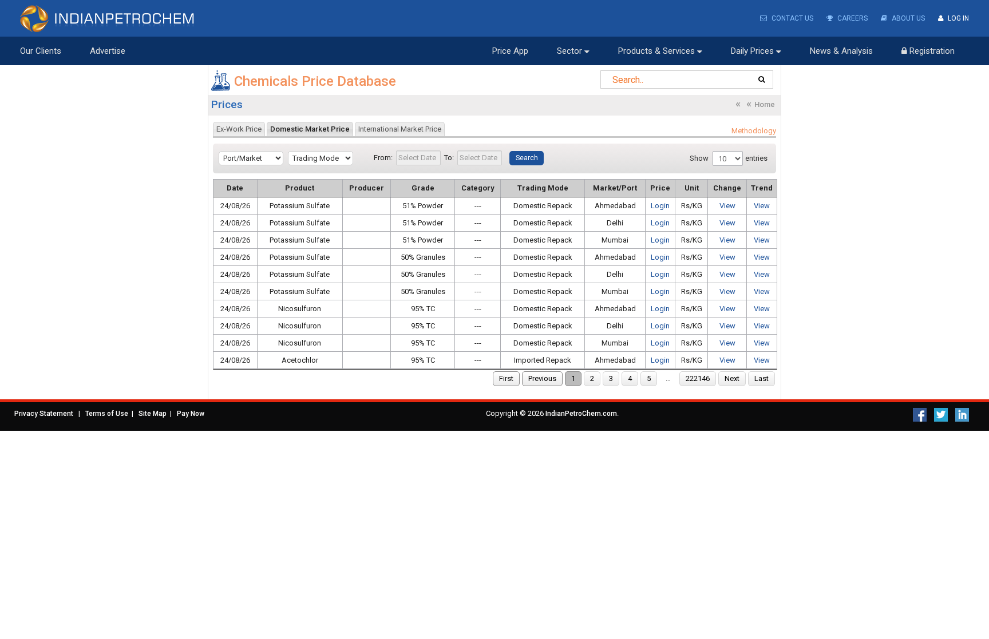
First (506, 378)
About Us (907, 18)
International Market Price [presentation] (399, 129)
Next (732, 378)
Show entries (729, 158)
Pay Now (190, 414)
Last (761, 378)
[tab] (239, 129)
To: (449, 157)
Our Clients (40, 51)
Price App (510, 51)
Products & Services (657, 51)
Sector (570, 51)
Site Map (153, 414)
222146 (698, 378)
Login (660, 205)
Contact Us (791, 18)
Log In (957, 18)
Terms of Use (106, 414)
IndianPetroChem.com (581, 414)
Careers (852, 18)
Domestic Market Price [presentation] (310, 129)
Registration (931, 51)
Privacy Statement (43, 414)
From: (383, 157)
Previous (542, 378)
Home (764, 104)
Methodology (753, 130)
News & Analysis (841, 51)
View (727, 205)
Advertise (107, 51)
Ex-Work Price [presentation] (239, 129)
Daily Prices (753, 51)
